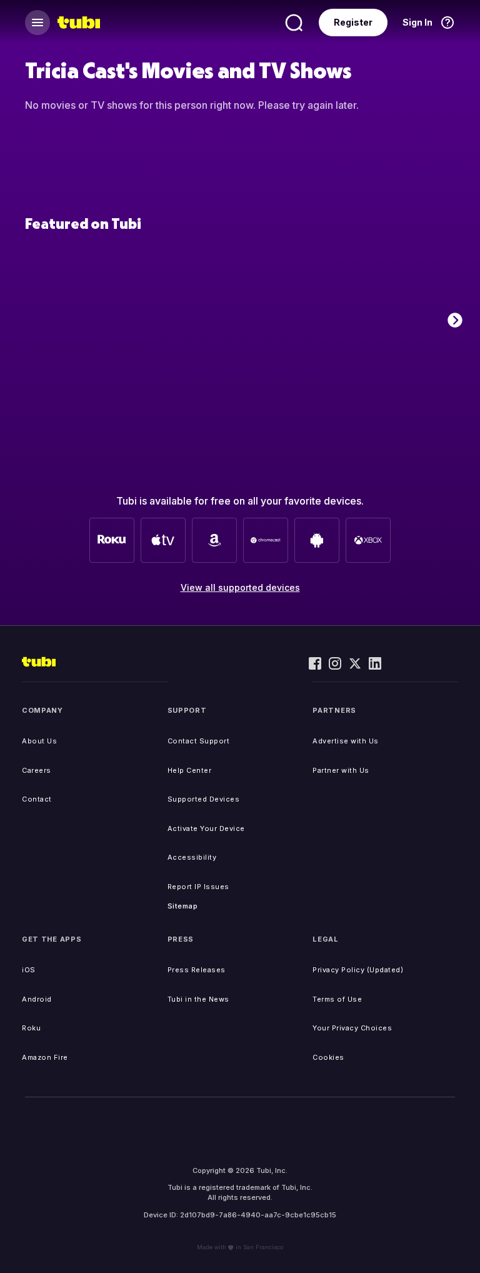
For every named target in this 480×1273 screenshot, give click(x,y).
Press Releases (197, 969)
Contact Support (199, 741)
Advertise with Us (345, 741)
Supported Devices (204, 799)
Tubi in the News (198, 999)
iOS (29, 969)
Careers (36, 770)
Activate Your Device (206, 828)
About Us (39, 741)
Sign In (417, 22)
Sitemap (183, 906)
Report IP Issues (198, 886)
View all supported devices (240, 587)
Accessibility (192, 857)
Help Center (190, 770)
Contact (37, 799)
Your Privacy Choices (352, 1028)
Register (353, 22)
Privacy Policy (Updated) (357, 969)
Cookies (328, 1057)
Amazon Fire (45, 1057)
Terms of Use (337, 999)
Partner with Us (340, 770)
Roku (31, 1028)
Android (37, 999)
